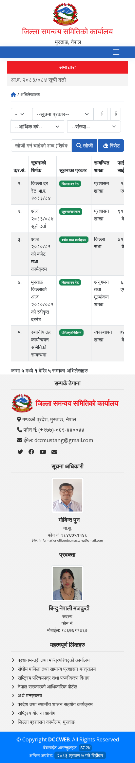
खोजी (87, 145)
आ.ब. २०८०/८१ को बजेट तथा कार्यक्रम (41, 254)
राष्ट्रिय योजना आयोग (36, 713)
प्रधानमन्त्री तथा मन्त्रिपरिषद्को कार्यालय (53, 660)
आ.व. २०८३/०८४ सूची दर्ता (38, 79)
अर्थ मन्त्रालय (30, 695)
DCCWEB (59, 739)
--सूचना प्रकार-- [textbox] (52, 114)
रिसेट (114, 145)
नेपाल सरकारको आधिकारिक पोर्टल (47, 686)
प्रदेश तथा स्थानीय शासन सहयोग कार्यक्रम (55, 704)
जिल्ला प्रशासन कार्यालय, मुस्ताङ (46, 722)
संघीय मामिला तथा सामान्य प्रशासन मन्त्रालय (57, 669)
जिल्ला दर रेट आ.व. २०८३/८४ (41, 190)
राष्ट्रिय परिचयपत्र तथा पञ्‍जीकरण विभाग (53, 677)
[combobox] (63, 114)
